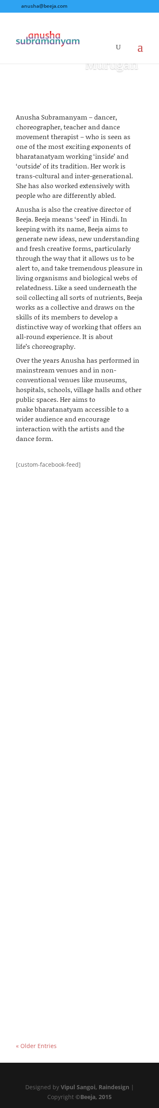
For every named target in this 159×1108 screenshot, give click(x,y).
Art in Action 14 (47, 590)
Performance (41, 609)
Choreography (113, 809)
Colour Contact (46, 928)
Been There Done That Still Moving (76, 799)
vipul (39, 600)
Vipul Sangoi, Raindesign (95, 1087)
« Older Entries (36, 1046)
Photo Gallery (112, 600)
